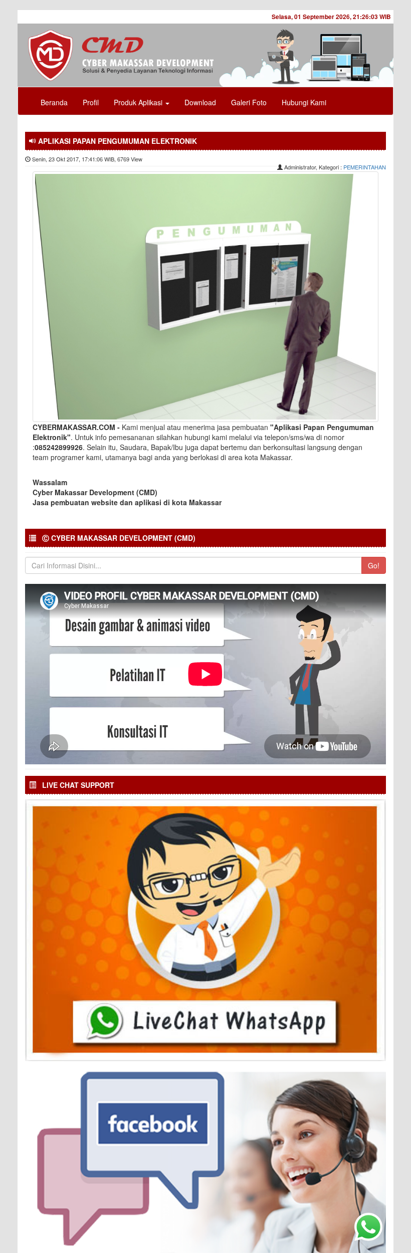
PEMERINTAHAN (364, 167)
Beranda (54, 102)
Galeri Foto (249, 102)
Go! (373, 565)
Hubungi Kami (304, 102)
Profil (91, 102)
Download (200, 102)
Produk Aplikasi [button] (139, 102)
